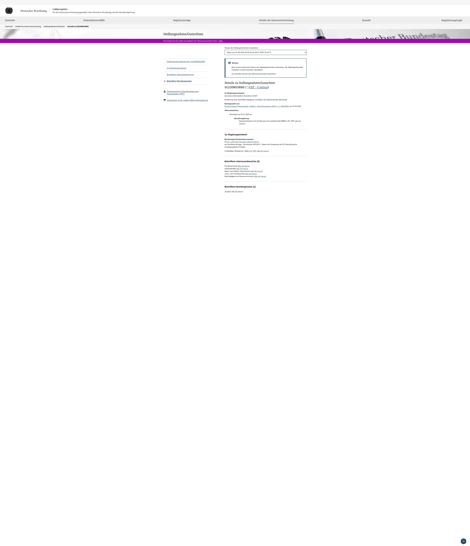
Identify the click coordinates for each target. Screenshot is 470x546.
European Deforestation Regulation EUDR (241, 96)
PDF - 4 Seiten (258, 87)
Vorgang (242, 142)
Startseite (10, 20)
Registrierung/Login (451, 20)
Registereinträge (182, 20)
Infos (221, 41)
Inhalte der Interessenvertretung (276, 20)
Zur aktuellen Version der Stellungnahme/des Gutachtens (254, 74)
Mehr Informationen (199, 100)
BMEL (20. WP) (250, 151)
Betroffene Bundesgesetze (179, 81)
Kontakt (366, 20)
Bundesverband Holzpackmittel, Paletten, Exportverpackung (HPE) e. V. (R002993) (257, 106)
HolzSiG (228, 191)
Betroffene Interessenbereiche (180, 75)
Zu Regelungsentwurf (176, 68)
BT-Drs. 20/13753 (231, 142)
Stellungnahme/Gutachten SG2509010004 (186, 62)
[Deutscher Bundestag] (27, 10)
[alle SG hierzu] (253, 142)
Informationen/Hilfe (94, 20)
